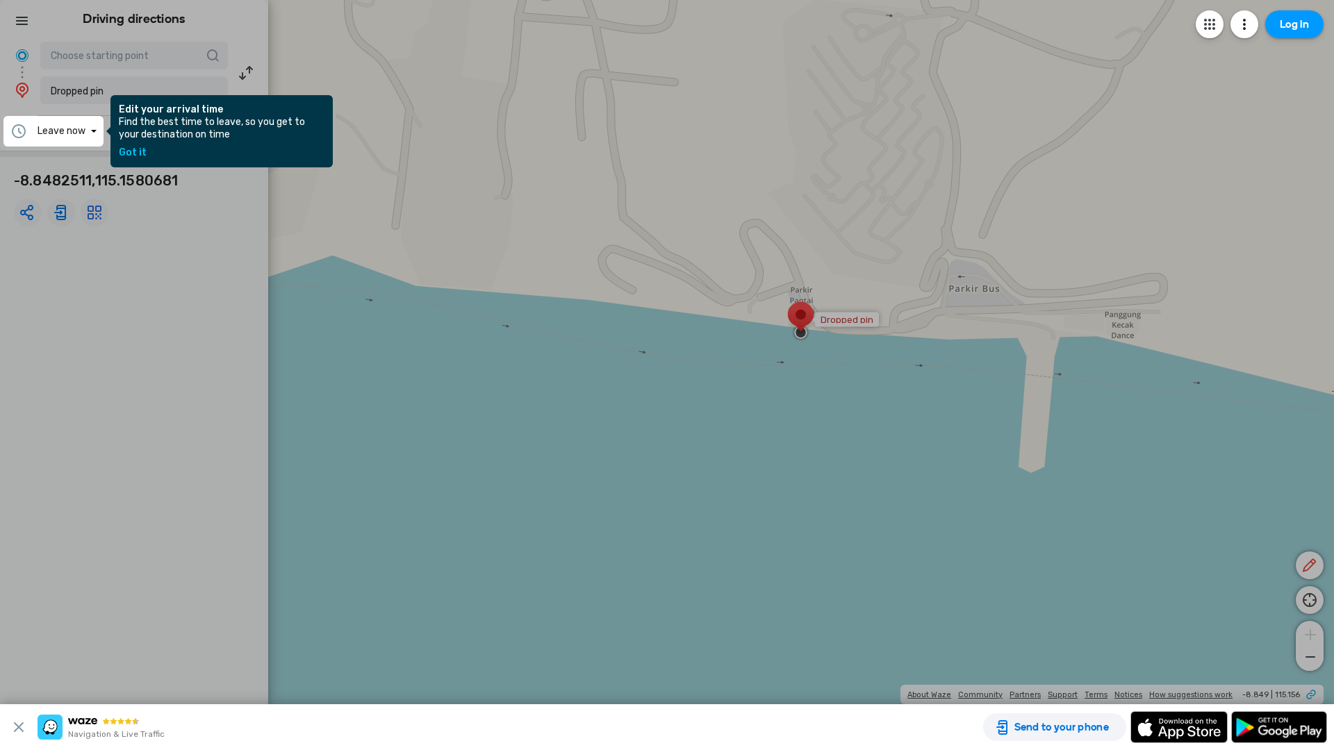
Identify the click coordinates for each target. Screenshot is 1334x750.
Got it (133, 152)
